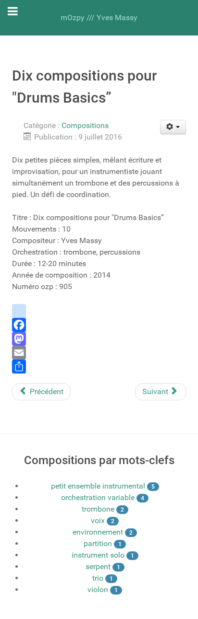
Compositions (85, 125)
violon (97, 589)
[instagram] (99, 311)
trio (97, 578)
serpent (98, 566)
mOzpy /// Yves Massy (99, 17)
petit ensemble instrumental (98, 486)
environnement (98, 532)
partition (98, 543)
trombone (98, 509)
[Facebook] (99, 325)
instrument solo (98, 555)
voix (98, 520)
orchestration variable (98, 497)
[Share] (99, 367)
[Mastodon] (99, 339)
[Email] (99, 353)
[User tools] (173, 127)
